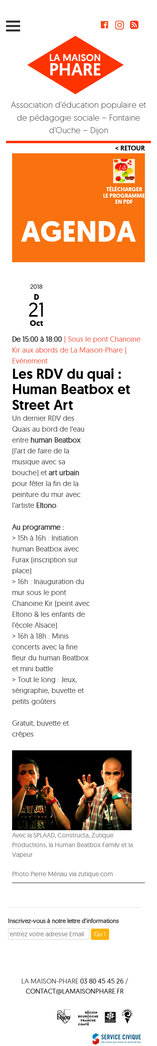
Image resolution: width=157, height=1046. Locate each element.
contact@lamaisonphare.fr (75, 991)
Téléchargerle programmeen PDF (124, 195)
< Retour (130, 148)
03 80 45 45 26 (102, 981)
